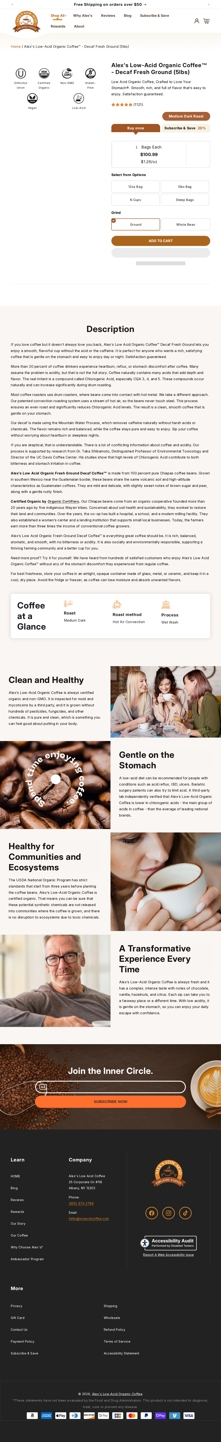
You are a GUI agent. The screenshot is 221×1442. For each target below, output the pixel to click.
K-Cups (135, 200)
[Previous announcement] (12, 4)
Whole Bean (185, 224)
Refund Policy (114, 1329)
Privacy (16, 1306)
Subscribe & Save (24, 1353)
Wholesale (112, 1318)
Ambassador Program (27, 1259)
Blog (14, 1188)
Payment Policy (22, 1341)
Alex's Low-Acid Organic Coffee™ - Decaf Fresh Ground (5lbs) (76, 46)
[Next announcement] (208, 4)
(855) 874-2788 (81, 1203)
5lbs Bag (185, 186)
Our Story (18, 1223)
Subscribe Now (110, 1101)
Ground (136, 224)
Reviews (17, 1200)
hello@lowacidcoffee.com (89, 1218)
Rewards (17, 1212)
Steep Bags (185, 200)
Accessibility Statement (121, 1353)
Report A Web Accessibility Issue (168, 1255)
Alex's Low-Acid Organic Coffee (117, 1394)
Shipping (110, 1306)
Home (16, 46)
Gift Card (17, 1318)
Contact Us (19, 1329)
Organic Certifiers (63, 501)
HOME (15, 1176)
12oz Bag (135, 186)
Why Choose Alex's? (27, 1247)
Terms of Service (117, 1341)
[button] (160, 253)
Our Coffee (19, 1235)
